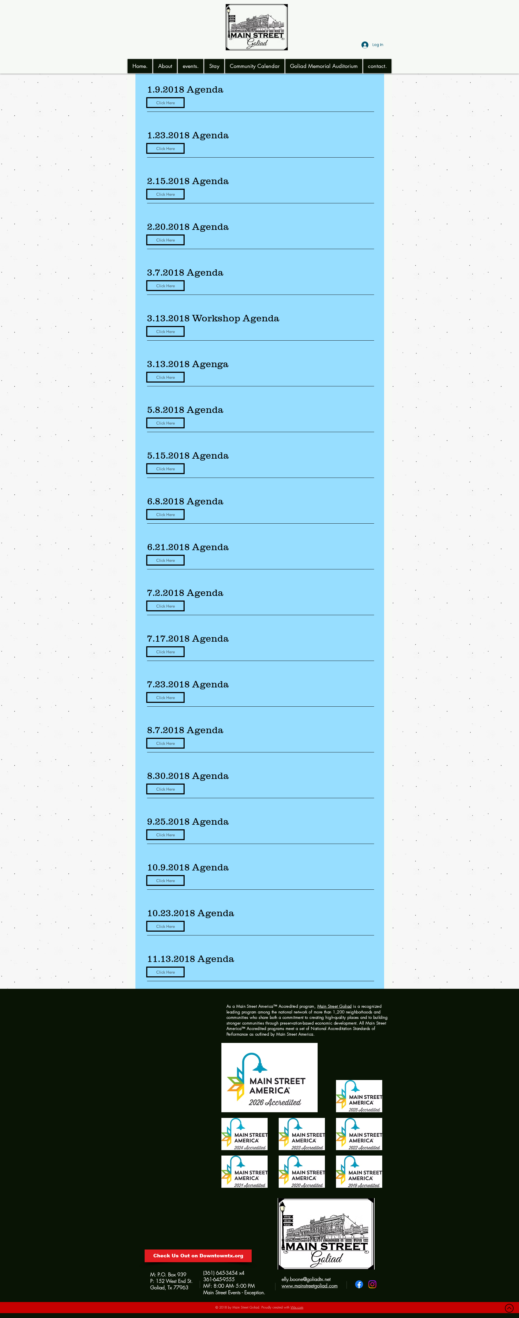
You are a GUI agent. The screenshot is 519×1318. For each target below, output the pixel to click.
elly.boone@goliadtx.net (306, 1279)
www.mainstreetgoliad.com (310, 1285)
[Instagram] (372, 1284)
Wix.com (297, 1307)
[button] (165, 66)
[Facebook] (359, 1284)
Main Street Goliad (334, 1006)
